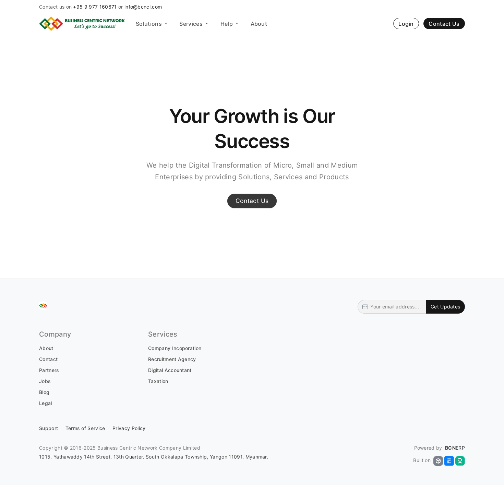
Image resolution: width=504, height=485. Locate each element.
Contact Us (444, 23)
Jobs (45, 381)
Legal (45, 403)
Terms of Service (85, 428)
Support (48, 428)
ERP (455, 448)
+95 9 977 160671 (95, 7)
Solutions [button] (149, 23)
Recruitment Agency (172, 359)
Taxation (158, 381)
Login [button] (406, 23)
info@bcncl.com (143, 7)
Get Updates (445, 306)
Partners (49, 370)
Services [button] (191, 23)
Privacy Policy (128, 428)
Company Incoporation (174, 348)
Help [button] (227, 23)
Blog (44, 392)
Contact (48, 359)
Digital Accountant (170, 370)
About (259, 23)
